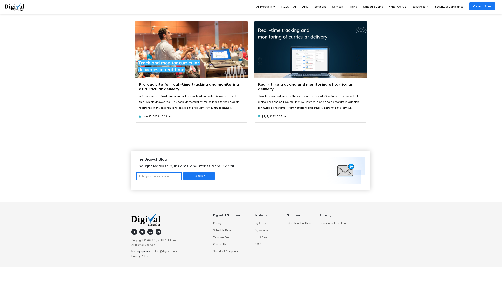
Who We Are (397, 6)
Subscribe (199, 176)
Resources (418, 6)
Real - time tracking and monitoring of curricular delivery (305, 86)
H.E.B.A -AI (261, 237)
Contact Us (219, 244)
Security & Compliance (449, 6)
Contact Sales (482, 6)
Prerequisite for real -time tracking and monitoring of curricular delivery (189, 86)
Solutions (320, 6)
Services (337, 6)
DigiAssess (261, 230)
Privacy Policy (139, 256)
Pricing (353, 6)
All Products (264, 6)
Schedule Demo (373, 6)
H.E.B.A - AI (288, 6)
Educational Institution (300, 223)
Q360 (305, 6)
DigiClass (260, 223)
